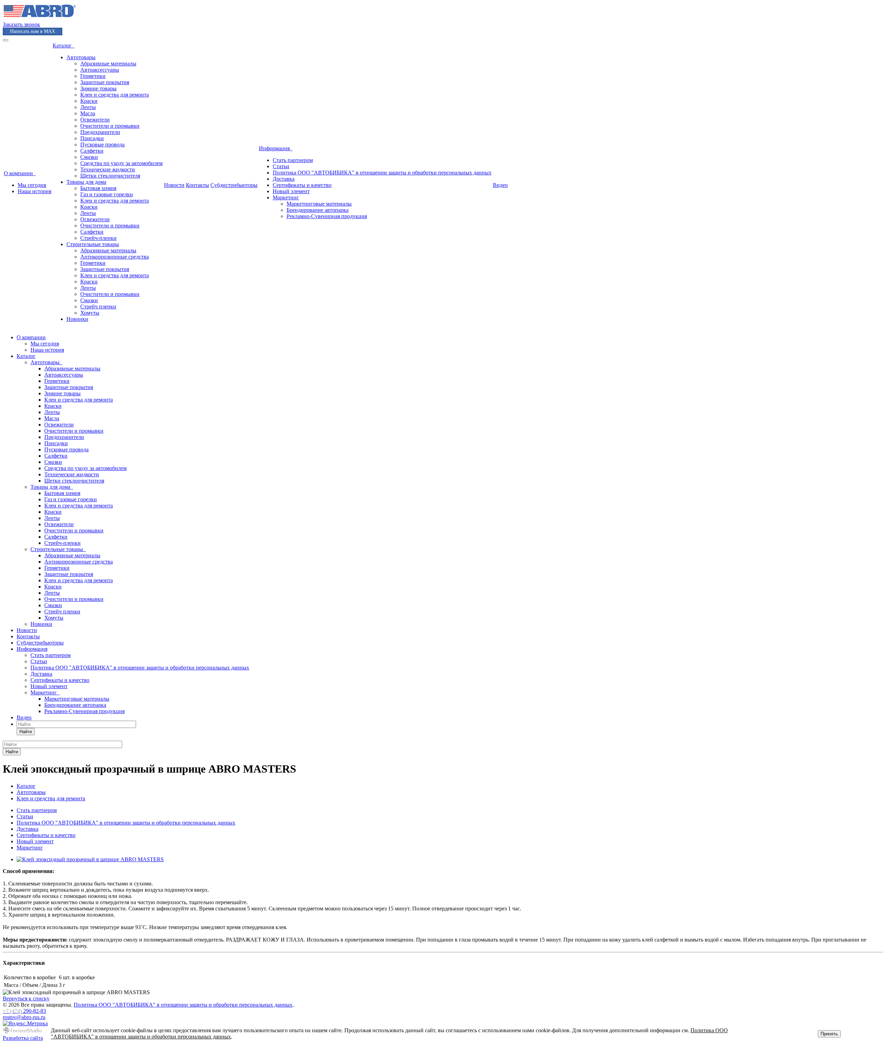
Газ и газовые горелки (106, 194)
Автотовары (81, 57)
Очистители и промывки (109, 126)
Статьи (281, 166)
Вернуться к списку (26, 998)
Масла (87, 113)
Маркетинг (286, 197)
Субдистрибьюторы (233, 185)
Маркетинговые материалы (319, 204)
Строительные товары (92, 244)
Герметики (93, 76)
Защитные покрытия (104, 82)
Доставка (284, 179)
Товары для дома (86, 182)
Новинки (77, 319)
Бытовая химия (98, 188)
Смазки (89, 157)
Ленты (88, 107)
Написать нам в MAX (32, 31)
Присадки (92, 138)
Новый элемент (291, 191)
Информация (275, 148)
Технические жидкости (107, 169)
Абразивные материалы (108, 63)
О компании (20, 173)
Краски (89, 101)
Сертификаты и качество (302, 185)
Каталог (63, 45)
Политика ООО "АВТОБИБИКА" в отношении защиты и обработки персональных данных (382, 173)
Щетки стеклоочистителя (110, 176)
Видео (500, 185)
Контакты (197, 185)
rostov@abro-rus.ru (24, 1017)
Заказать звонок (21, 24)
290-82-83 (24, 1011)
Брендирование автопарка (318, 210)
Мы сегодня (32, 185)
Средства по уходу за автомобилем (121, 163)
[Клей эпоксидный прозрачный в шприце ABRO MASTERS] (90, 859)
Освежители (95, 120)
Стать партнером (293, 160)
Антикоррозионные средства (114, 257)
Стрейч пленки (98, 306)
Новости (174, 185)
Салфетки (91, 151)
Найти (25, 731)
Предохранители (100, 132)
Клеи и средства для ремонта (114, 95)
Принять (829, 1033)
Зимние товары (98, 88)
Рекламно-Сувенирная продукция (327, 216)
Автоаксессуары (99, 70)
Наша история (34, 191)
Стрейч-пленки (98, 238)
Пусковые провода (102, 144)
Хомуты (89, 313)
